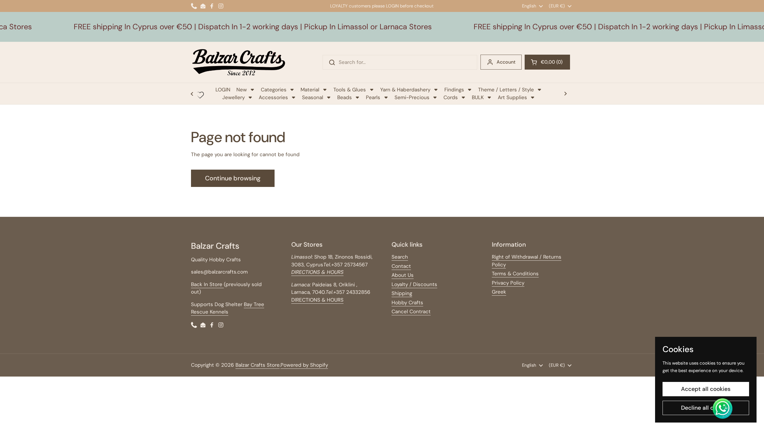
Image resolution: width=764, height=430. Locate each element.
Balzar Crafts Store (257, 365)
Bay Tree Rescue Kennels (227, 308)
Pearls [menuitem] (373, 97)
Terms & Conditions (515, 273)
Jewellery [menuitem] (233, 97)
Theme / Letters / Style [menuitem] (506, 89)
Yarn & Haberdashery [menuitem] (405, 89)
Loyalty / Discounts (414, 284)
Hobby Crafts (407, 302)
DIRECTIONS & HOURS (317, 300)
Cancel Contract (411, 311)
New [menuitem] (241, 89)
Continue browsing (233, 178)
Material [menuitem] (310, 89)
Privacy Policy (508, 283)
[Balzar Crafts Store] (238, 62)
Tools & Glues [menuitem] (349, 89)
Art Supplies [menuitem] (512, 97)
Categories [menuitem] (273, 89)
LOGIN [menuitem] (222, 89)
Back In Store (207, 284)
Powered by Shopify (304, 365)
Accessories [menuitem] (273, 97)
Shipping (402, 293)
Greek (499, 291)
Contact (401, 266)
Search (400, 257)
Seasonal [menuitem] (312, 97)
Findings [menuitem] (454, 89)
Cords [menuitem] (450, 97)
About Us (403, 275)
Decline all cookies (706, 407)
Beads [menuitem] (344, 97)
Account (506, 62)
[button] (547, 62)
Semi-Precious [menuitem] (412, 97)
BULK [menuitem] (478, 97)
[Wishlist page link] (200, 95)
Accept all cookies (706, 389)
